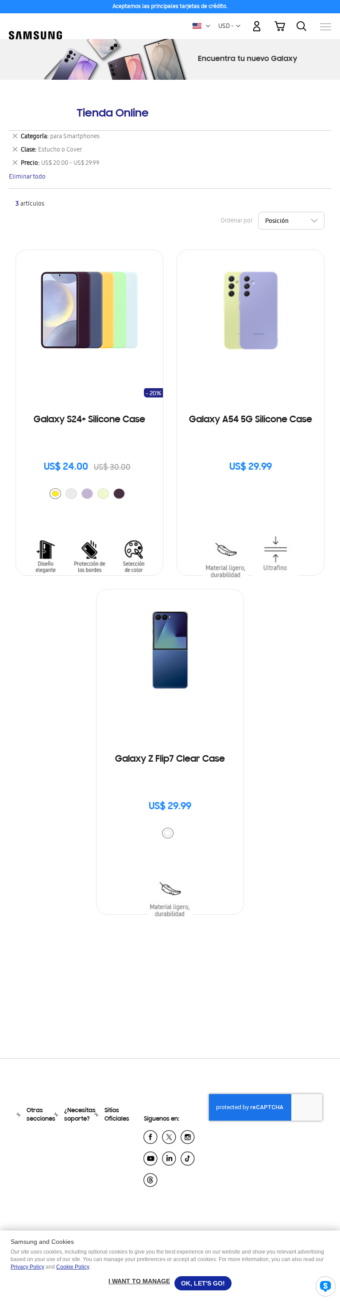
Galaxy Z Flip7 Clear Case (170, 759)
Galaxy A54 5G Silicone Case (250, 420)
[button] (208, 26)
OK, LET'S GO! (203, 1283)
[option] (55, 493)
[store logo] (35, 22)
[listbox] (89, 494)
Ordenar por (236, 221)
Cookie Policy (72, 1267)
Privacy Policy (27, 1267)
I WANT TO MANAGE (139, 1281)
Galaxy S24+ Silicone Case (89, 420)
